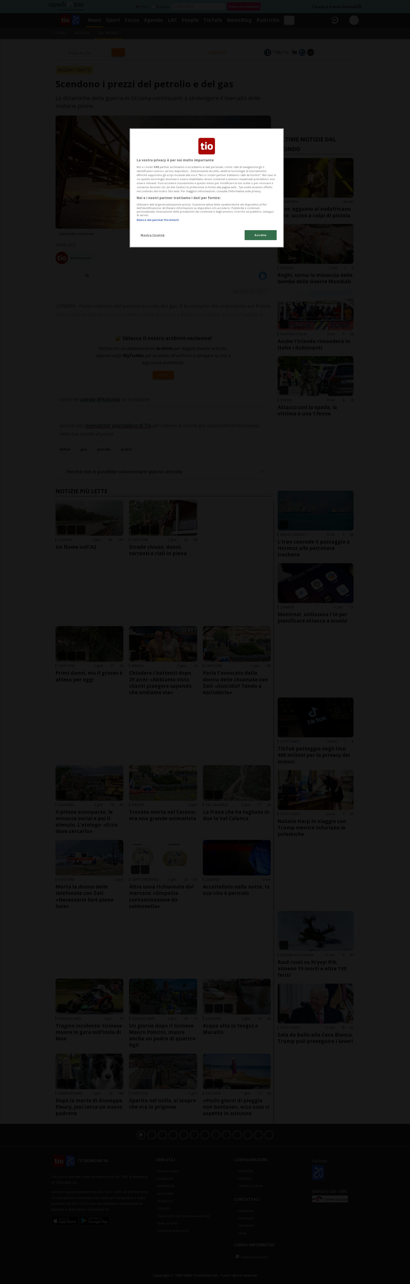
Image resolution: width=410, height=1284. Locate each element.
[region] (207, 187)
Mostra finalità (153, 235)
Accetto (261, 235)
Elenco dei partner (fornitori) (158, 220)
